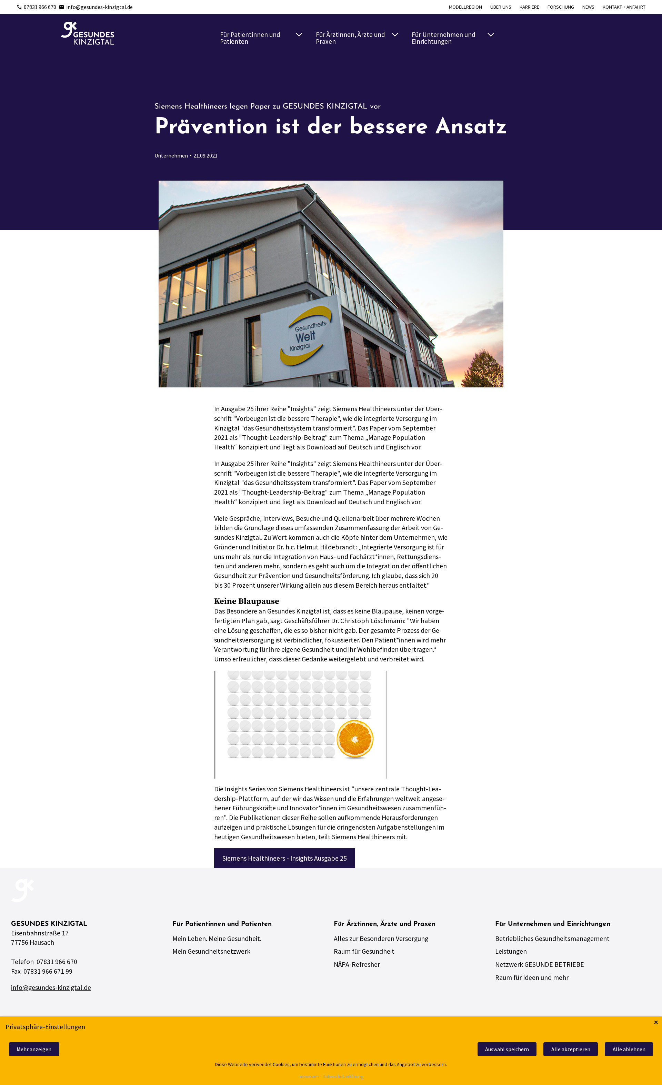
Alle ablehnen (629, 1049)
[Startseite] (87, 33)
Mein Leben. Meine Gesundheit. (216, 938)
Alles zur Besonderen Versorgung (381, 938)
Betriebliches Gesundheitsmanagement (552, 938)
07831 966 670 (40, 7)
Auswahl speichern (507, 1049)
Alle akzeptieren (570, 1049)
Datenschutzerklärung (343, 1076)
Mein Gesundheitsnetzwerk (211, 951)
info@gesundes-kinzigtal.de (99, 7)
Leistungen (511, 951)
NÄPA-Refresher (357, 964)
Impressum (309, 1076)
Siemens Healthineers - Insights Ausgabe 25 (284, 858)
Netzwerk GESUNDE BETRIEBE (539, 964)
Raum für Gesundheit (364, 951)
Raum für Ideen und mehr (532, 977)
